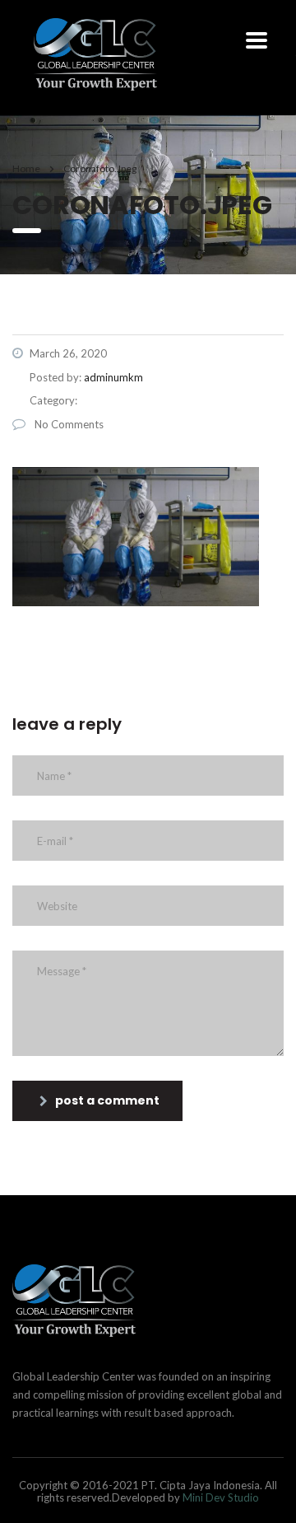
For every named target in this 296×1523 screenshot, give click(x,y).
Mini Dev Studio (221, 1497)
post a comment (107, 1100)
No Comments (68, 424)
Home (26, 168)
